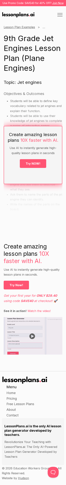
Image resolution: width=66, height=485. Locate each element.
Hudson (23, 478)
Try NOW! (33, 163)
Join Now (58, 3)
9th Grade (49, 27)
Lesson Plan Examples (19, 27)
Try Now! (16, 285)
